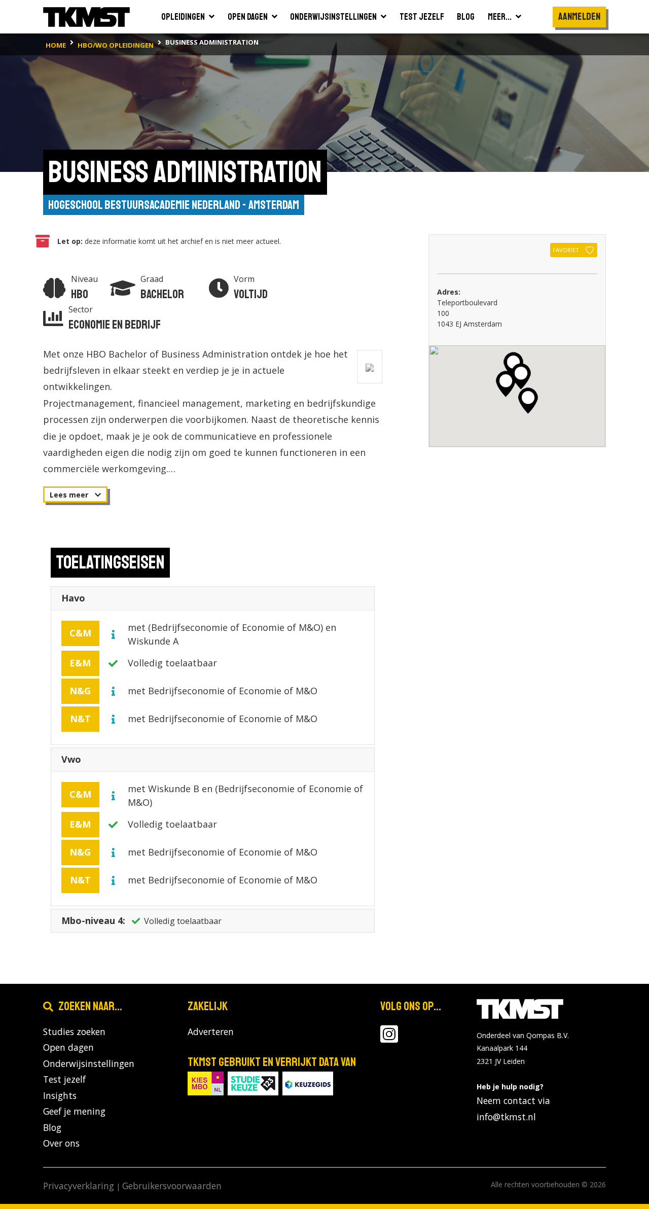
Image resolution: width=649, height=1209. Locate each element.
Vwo (71, 759)
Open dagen (68, 1047)
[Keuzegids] (307, 1083)
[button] (521, 376)
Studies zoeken (74, 1031)
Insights (60, 1095)
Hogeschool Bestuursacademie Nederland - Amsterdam (173, 204)
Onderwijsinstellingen (88, 1063)
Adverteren (211, 1031)
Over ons (61, 1143)
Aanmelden (579, 16)
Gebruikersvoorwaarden (172, 1186)
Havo (73, 598)
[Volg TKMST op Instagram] (389, 1038)
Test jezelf (64, 1079)
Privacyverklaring (78, 1186)
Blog (52, 1127)
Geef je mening (74, 1111)
